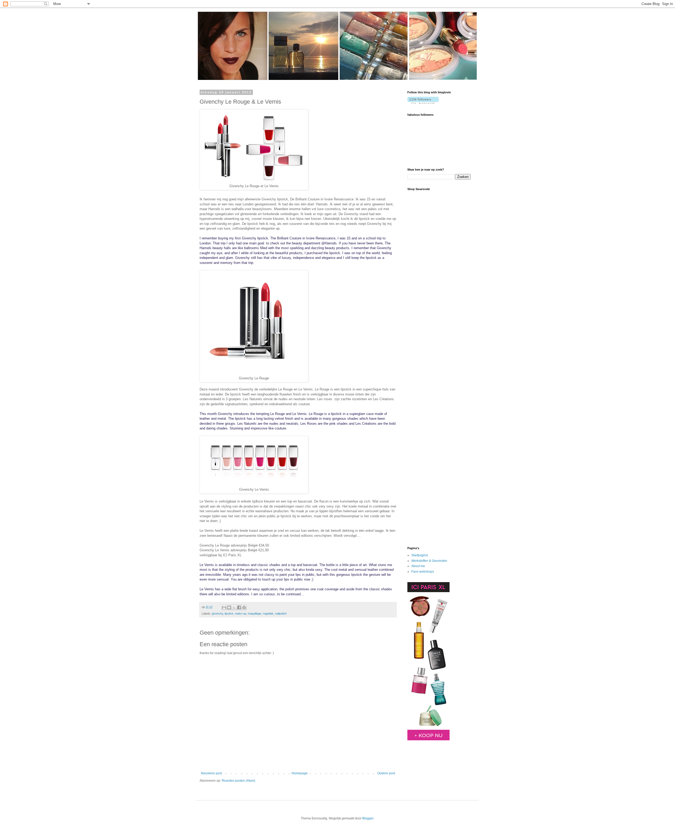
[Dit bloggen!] (229, 607)
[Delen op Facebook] (239, 607)
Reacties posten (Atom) (238, 780)
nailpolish (281, 613)
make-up (240, 613)
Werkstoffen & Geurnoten (429, 561)
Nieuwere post (211, 773)
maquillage (254, 613)
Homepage (300, 773)
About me (418, 566)
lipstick (229, 613)
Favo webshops (422, 571)
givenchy (217, 613)
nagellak (268, 613)
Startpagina (419, 555)
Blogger (367, 818)
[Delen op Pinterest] (244, 607)
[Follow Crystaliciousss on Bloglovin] (423, 103)
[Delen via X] (234, 607)
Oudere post (386, 773)
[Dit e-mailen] (224, 607)
